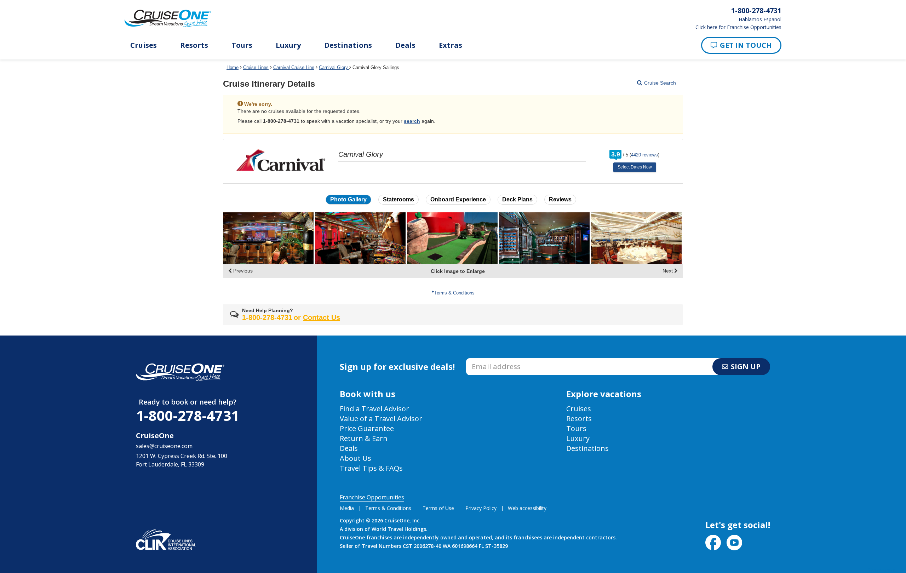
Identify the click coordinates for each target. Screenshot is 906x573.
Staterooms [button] (398, 199)
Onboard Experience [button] (458, 199)
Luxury (288, 45)
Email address (484, 360)
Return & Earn (364, 438)
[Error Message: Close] (676, 101)
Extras (450, 45)
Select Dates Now (635, 167)
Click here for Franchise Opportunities (738, 27)
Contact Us (321, 317)
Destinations (348, 45)
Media (347, 508)
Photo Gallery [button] (348, 199)
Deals (405, 45)
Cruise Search (660, 83)
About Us (355, 458)
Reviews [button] (560, 199)
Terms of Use (438, 508)
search (412, 121)
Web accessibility (527, 508)
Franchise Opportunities (372, 497)
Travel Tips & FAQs (371, 468)
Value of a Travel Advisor (381, 418)
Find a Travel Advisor (374, 408)
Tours (241, 45)
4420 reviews (644, 154)
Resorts (194, 45)
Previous (242, 271)
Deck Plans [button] (517, 199)
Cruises (143, 45)
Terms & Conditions (454, 293)
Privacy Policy (481, 508)
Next (668, 271)
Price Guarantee (367, 428)
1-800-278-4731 (187, 415)
